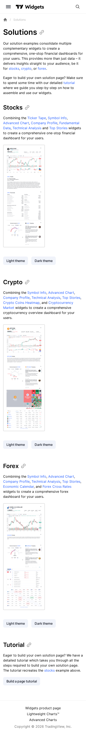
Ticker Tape (36, 118)
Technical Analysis (27, 128)
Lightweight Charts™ (43, 714)
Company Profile (44, 123)
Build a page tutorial (21, 681)
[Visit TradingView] (19, 6)
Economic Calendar (18, 486)
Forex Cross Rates (57, 486)
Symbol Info (57, 118)
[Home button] (34, 7)
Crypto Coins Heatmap (21, 303)
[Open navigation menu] (8, 7)
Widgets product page (43, 708)
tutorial (69, 83)
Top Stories (58, 128)
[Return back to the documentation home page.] (5, 20)
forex (42, 68)
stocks (14, 68)
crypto (26, 68)
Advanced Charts (43, 720)
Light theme (15, 261)
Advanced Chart (16, 123)
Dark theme (43, 261)
